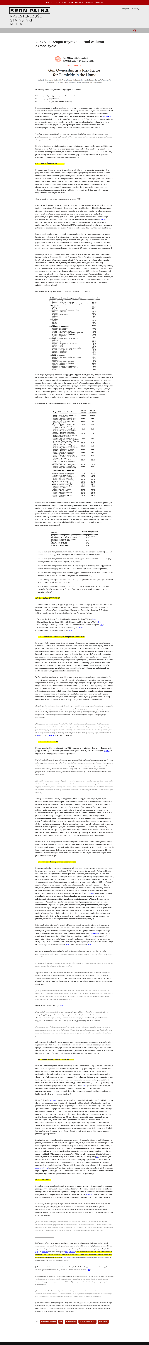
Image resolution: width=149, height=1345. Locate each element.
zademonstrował (41, 1168)
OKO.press (98, 2)
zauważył (88, 1194)
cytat (38, 735)
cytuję (64, 1257)
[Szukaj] (134, 30)
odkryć (103, 219)
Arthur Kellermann (48, 1321)
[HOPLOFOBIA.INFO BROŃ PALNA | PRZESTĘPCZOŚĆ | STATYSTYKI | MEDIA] (29, 16)
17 (89, 1270)
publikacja (72, 1252)
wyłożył (106, 751)
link (93, 619)
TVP (77, 2)
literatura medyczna (87, 1321)
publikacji (45, 1252)
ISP (81, 2)
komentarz (95, 933)
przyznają (90, 893)
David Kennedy (71, 1321)
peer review (103, 1321)
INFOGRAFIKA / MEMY (130, 9)
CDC (60, 1321)
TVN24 (70, 2)
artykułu (52, 735)
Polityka (88, 2)
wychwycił (53, 1100)
